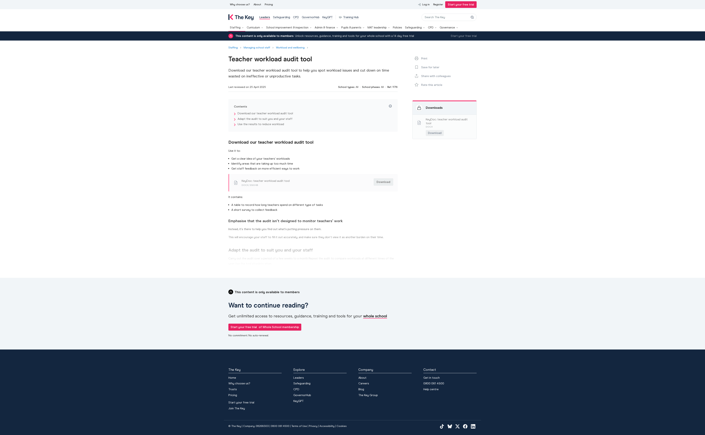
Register (438, 4)
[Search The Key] (472, 17)
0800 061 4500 (433, 383)
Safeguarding (413, 27)
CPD (430, 27)
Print (424, 58)
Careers (363, 383)
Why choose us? (240, 4)
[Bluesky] (450, 426)
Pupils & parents (351, 27)
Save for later (430, 67)
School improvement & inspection (287, 27)
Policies (397, 27)
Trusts (232, 389)
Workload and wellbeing (290, 47)
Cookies (342, 426)
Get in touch (431, 377)
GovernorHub (302, 395)
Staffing (235, 27)
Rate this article (431, 85)
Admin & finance (325, 27)
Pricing (269, 4)
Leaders (298, 377)
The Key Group (368, 395)
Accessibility (327, 426)
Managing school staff (257, 47)
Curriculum (253, 27)
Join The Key (236, 408)
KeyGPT (298, 401)
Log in (426, 4)
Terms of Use (299, 426)
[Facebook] (465, 426)
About (257, 4)
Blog (361, 389)
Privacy (313, 426)
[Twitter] (457, 426)
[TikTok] (442, 426)
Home (232, 377)
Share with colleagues (436, 76)
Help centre (431, 389)
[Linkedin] (473, 426)
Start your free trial (461, 4)
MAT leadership (377, 27)
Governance (447, 27)
